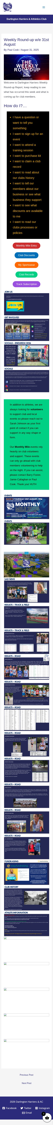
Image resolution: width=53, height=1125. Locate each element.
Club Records (26, 274)
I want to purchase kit (27, 155)
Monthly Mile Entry (26, 245)
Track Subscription (26, 284)
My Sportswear (26, 265)
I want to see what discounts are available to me (28, 211)
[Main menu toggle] (43, 7)
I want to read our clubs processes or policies (25, 227)
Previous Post (26, 1075)
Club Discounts (26, 255)
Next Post (26, 1083)
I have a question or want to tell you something (26, 123)
